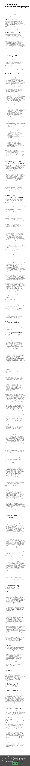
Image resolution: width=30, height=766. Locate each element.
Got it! (15, 763)
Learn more (19, 761)
